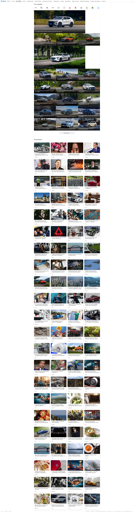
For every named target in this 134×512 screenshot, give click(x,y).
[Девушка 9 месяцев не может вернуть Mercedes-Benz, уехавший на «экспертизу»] (42, 434)
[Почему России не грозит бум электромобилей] (75, 301)
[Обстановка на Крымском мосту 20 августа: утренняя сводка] (42, 451)
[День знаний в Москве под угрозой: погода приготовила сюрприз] (42, 217)
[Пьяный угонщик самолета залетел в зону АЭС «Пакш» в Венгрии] (92, 267)
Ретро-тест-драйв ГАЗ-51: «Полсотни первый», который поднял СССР (44, 43)
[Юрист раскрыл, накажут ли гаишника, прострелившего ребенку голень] (92, 200)
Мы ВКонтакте (88, 511)
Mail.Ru (2, 511)
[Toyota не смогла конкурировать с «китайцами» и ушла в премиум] (58, 468)
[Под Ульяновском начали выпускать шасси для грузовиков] (92, 368)
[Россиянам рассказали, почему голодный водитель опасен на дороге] (58, 267)
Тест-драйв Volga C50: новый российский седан (44, 67)
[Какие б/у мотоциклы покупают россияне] (42, 485)
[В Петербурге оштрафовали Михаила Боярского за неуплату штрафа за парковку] (92, 167)
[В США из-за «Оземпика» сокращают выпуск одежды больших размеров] (75, 317)
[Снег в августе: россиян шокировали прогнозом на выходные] (58, 284)
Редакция (92, 511)
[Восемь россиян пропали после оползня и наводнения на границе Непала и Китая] (75, 284)
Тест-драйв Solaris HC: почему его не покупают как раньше (88, 116)
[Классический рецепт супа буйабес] (92, 451)
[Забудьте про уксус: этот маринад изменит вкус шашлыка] (58, 200)
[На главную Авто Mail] (4, 1)
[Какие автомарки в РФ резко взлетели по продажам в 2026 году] (42, 284)
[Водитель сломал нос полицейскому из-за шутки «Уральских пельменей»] (42, 184)
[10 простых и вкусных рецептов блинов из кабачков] (92, 434)
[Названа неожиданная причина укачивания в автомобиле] (58, 250)
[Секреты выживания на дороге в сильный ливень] (75, 501)
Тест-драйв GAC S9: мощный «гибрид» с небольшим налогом (64, 79)
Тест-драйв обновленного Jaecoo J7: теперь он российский (88, 79)
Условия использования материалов (100, 511)
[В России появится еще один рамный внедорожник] (92, 234)
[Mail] (1, 1)
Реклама (10, 511)
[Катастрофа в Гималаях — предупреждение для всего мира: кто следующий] (42, 150)
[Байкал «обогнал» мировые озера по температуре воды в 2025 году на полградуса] (75, 451)
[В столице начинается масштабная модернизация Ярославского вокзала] (42, 200)
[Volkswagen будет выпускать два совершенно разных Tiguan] (58, 434)
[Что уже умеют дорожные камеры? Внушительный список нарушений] (75, 468)
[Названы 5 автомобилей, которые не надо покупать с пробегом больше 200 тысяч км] (75, 200)
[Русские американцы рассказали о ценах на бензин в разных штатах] (92, 351)
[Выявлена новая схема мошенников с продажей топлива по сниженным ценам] (75, 217)
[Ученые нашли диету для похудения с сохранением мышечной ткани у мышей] (42, 468)
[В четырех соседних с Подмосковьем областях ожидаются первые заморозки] (75, 418)
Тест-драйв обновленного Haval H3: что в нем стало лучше (66, 43)
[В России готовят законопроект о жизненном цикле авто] (42, 267)
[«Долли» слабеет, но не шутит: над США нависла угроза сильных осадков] (92, 468)
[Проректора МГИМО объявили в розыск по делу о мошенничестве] (75, 434)
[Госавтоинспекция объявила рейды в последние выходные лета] (75, 368)
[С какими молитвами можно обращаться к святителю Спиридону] (58, 334)
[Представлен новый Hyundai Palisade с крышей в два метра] (58, 501)
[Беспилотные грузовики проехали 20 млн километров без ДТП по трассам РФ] (75, 384)
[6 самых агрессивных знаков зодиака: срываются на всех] (58, 485)
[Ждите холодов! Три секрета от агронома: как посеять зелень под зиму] (92, 334)
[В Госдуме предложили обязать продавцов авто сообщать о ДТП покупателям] (42, 384)
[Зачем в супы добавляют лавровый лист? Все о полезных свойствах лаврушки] (75, 401)
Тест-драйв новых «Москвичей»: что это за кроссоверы (43, 104)
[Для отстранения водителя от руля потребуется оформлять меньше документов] (58, 301)
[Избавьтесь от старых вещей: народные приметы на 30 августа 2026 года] (58, 184)
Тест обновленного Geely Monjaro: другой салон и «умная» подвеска (44, 116)
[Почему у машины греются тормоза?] (92, 384)
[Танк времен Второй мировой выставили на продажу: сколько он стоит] (42, 334)
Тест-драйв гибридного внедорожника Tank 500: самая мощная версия (88, 128)
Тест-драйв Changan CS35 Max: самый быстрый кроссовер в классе (48, 31)
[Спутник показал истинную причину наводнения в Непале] (58, 401)
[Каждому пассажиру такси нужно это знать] (92, 485)
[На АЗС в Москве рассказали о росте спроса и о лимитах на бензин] (92, 250)
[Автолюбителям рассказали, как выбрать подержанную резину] (92, 501)
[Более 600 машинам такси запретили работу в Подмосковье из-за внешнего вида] (42, 401)
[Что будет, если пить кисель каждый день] (92, 184)
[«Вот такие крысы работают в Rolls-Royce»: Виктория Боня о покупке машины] (58, 167)
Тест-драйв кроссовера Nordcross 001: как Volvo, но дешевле (89, 91)
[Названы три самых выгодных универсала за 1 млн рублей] (92, 301)
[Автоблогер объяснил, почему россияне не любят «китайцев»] (58, 384)
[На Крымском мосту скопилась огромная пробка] (75, 250)
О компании (6, 511)
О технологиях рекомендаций (117, 511)
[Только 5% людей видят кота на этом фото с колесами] (92, 217)
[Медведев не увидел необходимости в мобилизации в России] (92, 150)
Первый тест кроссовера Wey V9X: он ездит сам (66, 116)
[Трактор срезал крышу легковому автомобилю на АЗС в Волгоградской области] (92, 418)
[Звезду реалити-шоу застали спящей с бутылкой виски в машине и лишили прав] (42, 250)
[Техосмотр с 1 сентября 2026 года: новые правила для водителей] (58, 217)
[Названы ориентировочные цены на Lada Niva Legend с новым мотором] (42, 351)
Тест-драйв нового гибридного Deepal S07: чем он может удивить (89, 43)
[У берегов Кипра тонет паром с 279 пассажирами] (58, 418)
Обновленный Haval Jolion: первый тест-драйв (66, 128)
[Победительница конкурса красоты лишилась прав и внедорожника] (75, 150)
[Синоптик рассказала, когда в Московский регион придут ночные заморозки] (75, 267)
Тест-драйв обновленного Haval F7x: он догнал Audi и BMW (44, 91)
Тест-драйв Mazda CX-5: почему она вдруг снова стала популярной (66, 104)
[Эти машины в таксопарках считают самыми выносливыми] (75, 485)
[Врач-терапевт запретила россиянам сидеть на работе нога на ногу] (58, 451)
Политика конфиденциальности (127, 511)
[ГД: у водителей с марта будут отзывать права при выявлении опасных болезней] (42, 301)
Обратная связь (109, 511)
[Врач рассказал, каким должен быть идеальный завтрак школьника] (42, 501)
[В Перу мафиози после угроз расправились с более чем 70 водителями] (75, 234)
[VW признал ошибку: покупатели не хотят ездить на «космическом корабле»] (92, 317)
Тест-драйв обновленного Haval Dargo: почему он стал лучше (44, 79)
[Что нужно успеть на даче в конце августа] (58, 368)
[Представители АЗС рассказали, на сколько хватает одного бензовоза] (75, 351)
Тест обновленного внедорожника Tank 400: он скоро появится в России (88, 104)
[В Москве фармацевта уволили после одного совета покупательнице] (42, 317)
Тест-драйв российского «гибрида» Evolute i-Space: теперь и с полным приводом (44, 128)
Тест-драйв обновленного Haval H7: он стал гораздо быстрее (65, 91)
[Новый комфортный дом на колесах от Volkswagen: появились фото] (58, 317)
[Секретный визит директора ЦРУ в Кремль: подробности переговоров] (42, 368)
